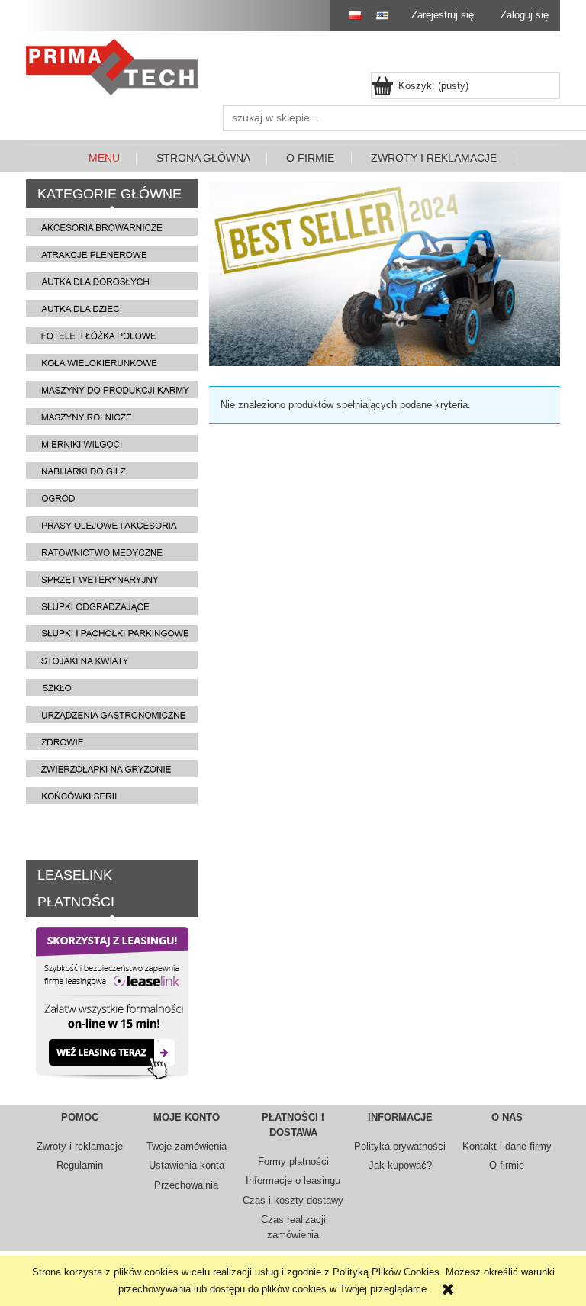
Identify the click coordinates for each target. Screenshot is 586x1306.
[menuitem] (104, 158)
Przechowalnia (186, 1185)
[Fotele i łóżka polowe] (112, 334)
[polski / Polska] (347, 15)
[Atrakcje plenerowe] (112, 253)
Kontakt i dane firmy (507, 1146)
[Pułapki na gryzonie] (112, 768)
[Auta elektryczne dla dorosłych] (112, 280)
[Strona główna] (115, 67)
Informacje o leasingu (293, 1180)
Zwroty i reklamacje (80, 1146)
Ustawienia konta (186, 1165)
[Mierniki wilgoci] (112, 443)
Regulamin (79, 1165)
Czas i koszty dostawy (293, 1200)
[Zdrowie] (112, 741)
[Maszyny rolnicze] (112, 416)
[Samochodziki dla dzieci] (112, 308)
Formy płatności (293, 1161)
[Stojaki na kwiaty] (112, 659)
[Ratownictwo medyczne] (112, 551)
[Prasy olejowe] (112, 524)
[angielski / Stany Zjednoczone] (379, 15)
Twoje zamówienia (186, 1146)
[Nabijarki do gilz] (112, 470)
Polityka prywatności (400, 1146)
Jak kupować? (400, 1165)
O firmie (506, 1165)
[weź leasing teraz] (112, 1002)
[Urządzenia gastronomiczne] (112, 713)
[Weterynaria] (112, 578)
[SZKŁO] (112, 687)
